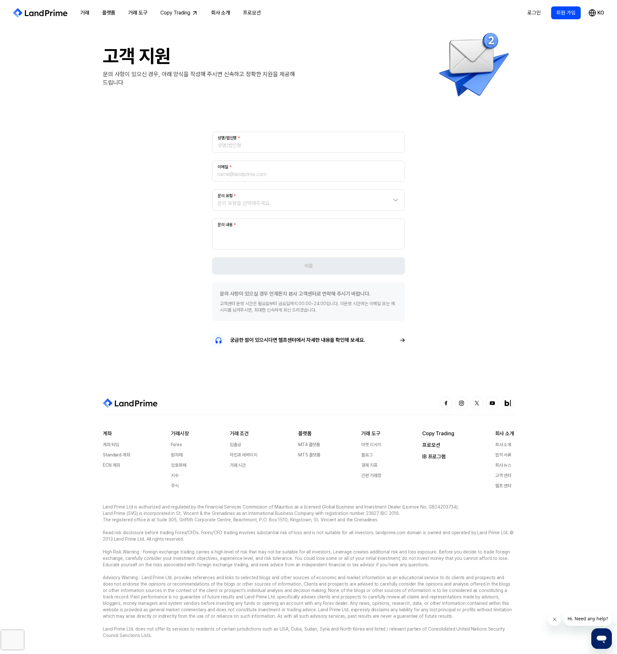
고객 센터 (503, 475)
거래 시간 (238, 465)
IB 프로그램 (434, 457)
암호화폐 (178, 465)
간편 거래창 (371, 475)
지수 (175, 475)
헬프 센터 (503, 485)
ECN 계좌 (111, 465)
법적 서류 (503, 454)
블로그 (367, 454)
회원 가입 (566, 13)
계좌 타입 (111, 444)
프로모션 (252, 13)
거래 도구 (137, 13)
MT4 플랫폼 (309, 444)
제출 (308, 266)
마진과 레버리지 (243, 454)
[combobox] (308, 203)
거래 (84, 13)
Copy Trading (175, 13)
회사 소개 (220, 13)
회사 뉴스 (503, 465)
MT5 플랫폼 (309, 454)
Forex (176, 444)
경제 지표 (369, 465)
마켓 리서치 (371, 444)
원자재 (177, 454)
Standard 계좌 (116, 454)
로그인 (534, 13)
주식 (175, 485)
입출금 (235, 444)
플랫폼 (109, 13)
